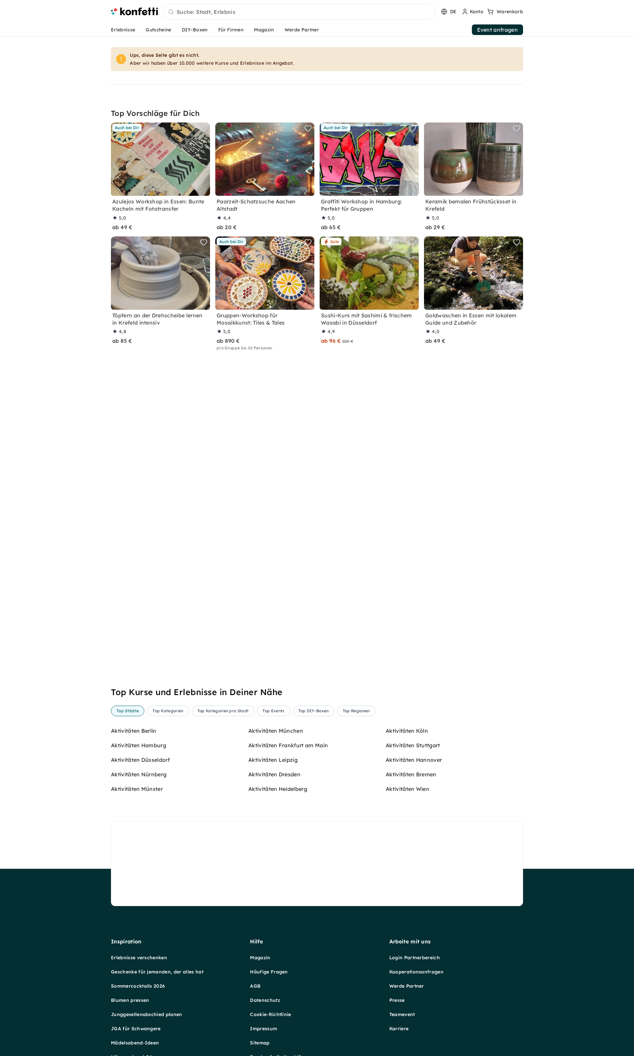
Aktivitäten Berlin (134, 730)
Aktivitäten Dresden (274, 774)
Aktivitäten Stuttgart (413, 745)
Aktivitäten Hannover (414, 760)
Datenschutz (265, 1000)
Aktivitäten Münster (137, 789)
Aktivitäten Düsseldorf (140, 760)
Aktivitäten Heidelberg (277, 789)
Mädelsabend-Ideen (135, 1043)
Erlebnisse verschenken (139, 958)
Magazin (264, 30)
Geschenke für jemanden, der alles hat (157, 972)
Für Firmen (230, 30)
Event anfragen (497, 29)
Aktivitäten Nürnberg (138, 774)
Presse (397, 1000)
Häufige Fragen (269, 972)
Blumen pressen (130, 1000)
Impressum (263, 1029)
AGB (255, 986)
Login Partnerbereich (414, 958)
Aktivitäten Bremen (411, 774)
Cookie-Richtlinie (270, 1014)
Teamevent (402, 1014)
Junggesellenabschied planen (146, 1014)
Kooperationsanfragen (416, 972)
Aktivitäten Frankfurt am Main (288, 745)
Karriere (399, 1029)
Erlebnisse (123, 30)
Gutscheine (158, 30)
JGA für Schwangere (136, 1029)
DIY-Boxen (195, 30)
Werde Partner (302, 30)
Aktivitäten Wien (407, 789)
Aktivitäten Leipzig (273, 760)
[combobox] (299, 12)
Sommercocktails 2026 (138, 986)
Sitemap (259, 1043)
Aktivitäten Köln (407, 730)
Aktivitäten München (275, 730)
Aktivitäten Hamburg (138, 745)
